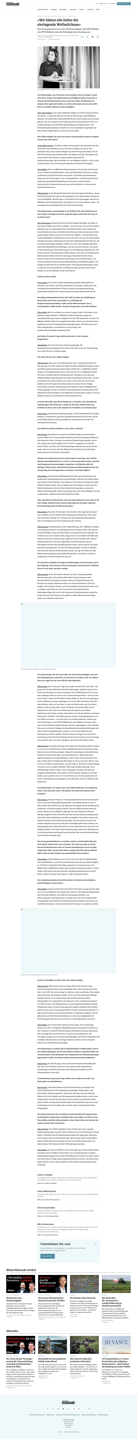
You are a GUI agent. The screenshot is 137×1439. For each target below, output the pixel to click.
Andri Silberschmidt (56, 35)
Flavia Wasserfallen (71, 35)
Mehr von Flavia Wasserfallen (48, 1216)
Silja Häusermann (46, 37)
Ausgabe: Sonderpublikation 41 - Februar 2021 (60, 16)
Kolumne (41, 1356)
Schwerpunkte (43, 9)
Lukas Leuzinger (43, 35)
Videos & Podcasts (12, 1295)
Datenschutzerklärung (89, 1414)
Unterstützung (103, 1414)
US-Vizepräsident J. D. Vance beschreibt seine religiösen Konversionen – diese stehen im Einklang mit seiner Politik (116, 1363)
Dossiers (54, 9)
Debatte (73, 1356)
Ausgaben (112, 3)
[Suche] (96, 3)
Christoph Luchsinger (77, 1376)
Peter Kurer (106, 1381)
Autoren (90, 9)
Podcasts (73, 9)
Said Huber (73, 1315)
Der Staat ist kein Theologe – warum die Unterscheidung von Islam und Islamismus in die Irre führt (19, 1363)
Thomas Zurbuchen (44, 1317)
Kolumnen (63, 9)
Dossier (40, 16)
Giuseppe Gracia (11, 1315)
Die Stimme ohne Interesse (83, 1298)
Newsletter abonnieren (37, 1414)
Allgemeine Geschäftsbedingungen (68, 1414)
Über (97, 9)
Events (81, 9)
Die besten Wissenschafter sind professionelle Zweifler (51, 1299)
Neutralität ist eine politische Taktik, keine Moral (52, 1360)
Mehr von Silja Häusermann (47, 1235)
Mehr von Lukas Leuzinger (47, 1183)
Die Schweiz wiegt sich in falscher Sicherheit (81, 1360)
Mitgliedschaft (123, 3)
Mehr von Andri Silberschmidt (48, 1200)
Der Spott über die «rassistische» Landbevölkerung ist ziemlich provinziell (112, 1302)
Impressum (50, 1414)
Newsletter (103, 3)
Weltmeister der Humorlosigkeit (14, 1299)
